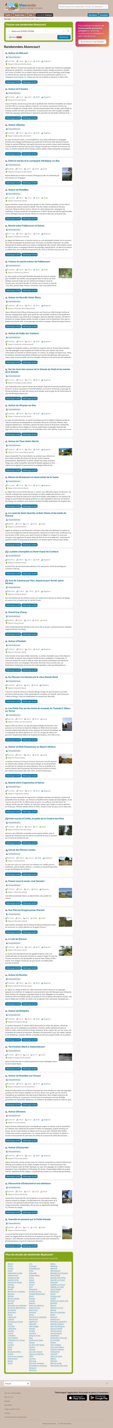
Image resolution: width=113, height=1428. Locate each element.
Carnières (11, 1326)
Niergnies (54, 1282)
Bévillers (11, 1296)
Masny (52, 1264)
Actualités (8, 1405)
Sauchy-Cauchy (56, 1331)
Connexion (104, 15)
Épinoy (10, 1361)
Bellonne (11, 1294)
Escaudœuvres (34, 1268)
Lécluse (32, 1342)
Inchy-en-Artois (34, 1336)
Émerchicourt (13, 1359)
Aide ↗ (31, 15)
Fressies (32, 1301)
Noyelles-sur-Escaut (57, 1285)
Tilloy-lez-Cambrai (57, 1349)
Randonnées (20, 15)
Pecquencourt (55, 1296)
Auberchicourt (13, 1275)
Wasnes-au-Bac (56, 1363)
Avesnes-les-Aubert (15, 1282)
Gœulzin (32, 1303)
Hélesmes (32, 1324)
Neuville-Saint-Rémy (57, 1278)
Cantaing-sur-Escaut (15, 1322)
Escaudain (33, 1266)
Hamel (31, 1315)
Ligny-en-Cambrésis (36, 1354)
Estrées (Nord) (34, 1275)
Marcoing (32, 1361)
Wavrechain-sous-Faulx (59, 1366)
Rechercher (64, 37)
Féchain (32, 1282)
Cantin (10, 1324)
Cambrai (11, 1319)
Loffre (31, 1356)
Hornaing (32, 1333)
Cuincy (10, 1342)
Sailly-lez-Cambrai (57, 1324)
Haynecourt (33, 1322)
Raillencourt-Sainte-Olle (59, 1301)
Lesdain (32, 1347)
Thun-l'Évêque (55, 1345)
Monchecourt (55, 1271)
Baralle (10, 1289)
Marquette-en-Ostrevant (38, 1366)
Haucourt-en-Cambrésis (38, 1317)
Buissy (10, 1315)
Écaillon (10, 1354)
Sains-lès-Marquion (57, 1326)
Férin (31, 1287)
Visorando (7, 19)
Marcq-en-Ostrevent (36, 1363)
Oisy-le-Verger (55, 1289)
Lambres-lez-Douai (36, 1340)
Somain (53, 1342)
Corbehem (11, 1336)
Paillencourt (54, 1292)
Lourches (32, 1359)
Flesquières (33, 1289)
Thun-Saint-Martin (57, 1347)
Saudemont (54, 1336)
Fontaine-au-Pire (35, 1292)
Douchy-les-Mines (14, 1352)
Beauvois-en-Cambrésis (16, 1292)
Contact (7, 1413)
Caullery (11, 1331)
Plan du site (8, 1397)
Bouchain (11, 1301)
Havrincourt (33, 1319)
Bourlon (11, 1303)
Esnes (31, 1271)
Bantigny (11, 1287)
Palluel (52, 1294)
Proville (53, 1299)
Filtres (16, 37)
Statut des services (49, 1423)
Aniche (10, 1266)
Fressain (32, 1299)
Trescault (53, 1354)
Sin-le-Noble (55, 1340)
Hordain (32, 1331)
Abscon (10, 1264)
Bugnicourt (12, 1312)
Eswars (31, 1280)
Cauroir (10, 1333)
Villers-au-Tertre (56, 1356)
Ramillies (53, 1303)
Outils (7, 15)
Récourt (53, 1305)
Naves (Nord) (55, 1275)
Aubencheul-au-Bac (15, 1273)
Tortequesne (55, 1352)
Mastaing (53, 1266)
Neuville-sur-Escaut (57, 1280)
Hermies (32, 1329)
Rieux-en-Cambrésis (57, 1312)
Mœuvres (53, 1268)
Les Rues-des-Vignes (36, 1345)
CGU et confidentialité (12, 1393)
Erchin (10, 1363)
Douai (10, 1349)
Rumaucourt (55, 1319)
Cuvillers (11, 1345)
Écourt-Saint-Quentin (15, 1356)
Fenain (31, 1285)
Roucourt (53, 1317)
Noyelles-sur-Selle (57, 1287)
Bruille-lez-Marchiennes (16, 1308)
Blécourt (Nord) (13, 1299)
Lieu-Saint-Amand (35, 1352)
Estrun (31, 1278)
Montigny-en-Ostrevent (59, 1273)
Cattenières (12, 1329)
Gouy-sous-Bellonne (36, 1305)
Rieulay (53, 1310)
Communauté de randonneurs (15, 1417)
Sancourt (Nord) (56, 1329)
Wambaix (53, 1361)
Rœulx (52, 1315)
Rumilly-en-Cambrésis (58, 1322)
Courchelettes (13, 1338)
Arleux (10, 1271)
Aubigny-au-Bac (14, 1278)
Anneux (10, 1268)
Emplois (7, 1401)
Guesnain (32, 1312)
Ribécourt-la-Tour (56, 1308)
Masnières (33, 1370)
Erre (30, 1264)
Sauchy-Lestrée (56, 1333)
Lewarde (32, 1349)
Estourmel (33, 1273)
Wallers (53, 1359)
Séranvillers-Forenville (58, 1338)
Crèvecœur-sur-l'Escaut (16, 1340)
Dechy (10, 1347)
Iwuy (31, 1338)
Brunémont (12, 1310)
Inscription (93, 15)
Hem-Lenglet (34, 1326)
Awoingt (11, 1285)
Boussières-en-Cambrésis (17, 1305)
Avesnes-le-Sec (13, 1280)
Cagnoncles (12, 1317)
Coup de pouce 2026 (12, 1409)
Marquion (32, 1368)
